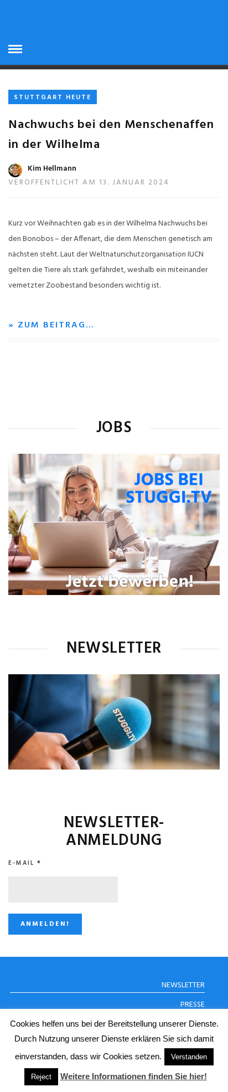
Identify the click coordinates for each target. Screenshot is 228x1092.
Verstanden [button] (189, 1057)
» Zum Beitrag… (51, 325)
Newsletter (183, 985)
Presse (192, 1004)
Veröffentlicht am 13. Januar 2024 (88, 182)
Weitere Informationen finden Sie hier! (133, 1076)
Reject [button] (41, 1077)
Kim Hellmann (52, 169)
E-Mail (25, 863)
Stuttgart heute (52, 97)
